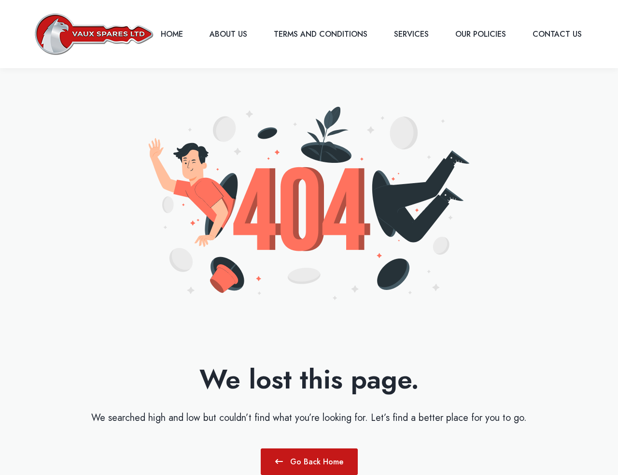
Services (412, 34)
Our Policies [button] (481, 34)
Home (173, 34)
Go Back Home (315, 461)
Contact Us (558, 34)
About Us (230, 34)
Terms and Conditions (322, 34)
